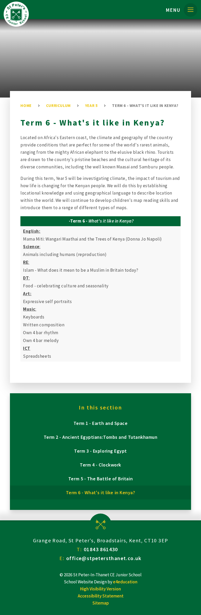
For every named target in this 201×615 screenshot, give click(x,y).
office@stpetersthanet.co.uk (104, 558)
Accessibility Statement (101, 596)
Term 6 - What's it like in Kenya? (145, 105)
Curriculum (58, 105)
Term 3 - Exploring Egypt (100, 451)
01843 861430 (101, 549)
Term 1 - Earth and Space (101, 423)
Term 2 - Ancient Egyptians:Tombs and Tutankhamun (101, 437)
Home (25, 105)
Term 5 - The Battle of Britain (100, 479)
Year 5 (91, 105)
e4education (125, 582)
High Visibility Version (100, 589)
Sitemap (100, 603)
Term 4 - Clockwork (100, 465)
